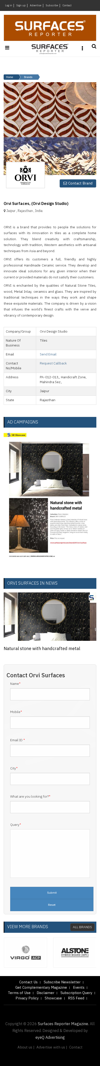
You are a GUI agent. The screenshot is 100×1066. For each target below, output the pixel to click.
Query (15, 825)
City (14, 768)
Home (9, 77)
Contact (67, 5)
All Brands (82, 927)
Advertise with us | (51, 1047)
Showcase (53, 998)
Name (15, 684)
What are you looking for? (30, 796)
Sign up (21, 5)
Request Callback (53, 363)
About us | (25, 1047)
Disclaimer (45, 993)
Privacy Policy (27, 998)
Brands (28, 77)
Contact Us (28, 982)
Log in (8, 5)
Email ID (17, 740)
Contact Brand (80, 183)
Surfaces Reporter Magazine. (63, 1024)
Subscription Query (76, 993)
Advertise (36, 5)
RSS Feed (76, 998)
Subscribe (52, 5)
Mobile (16, 712)
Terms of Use (19, 993)
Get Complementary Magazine (41, 988)
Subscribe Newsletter (62, 982)
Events (78, 988)
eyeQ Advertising (50, 1037)
